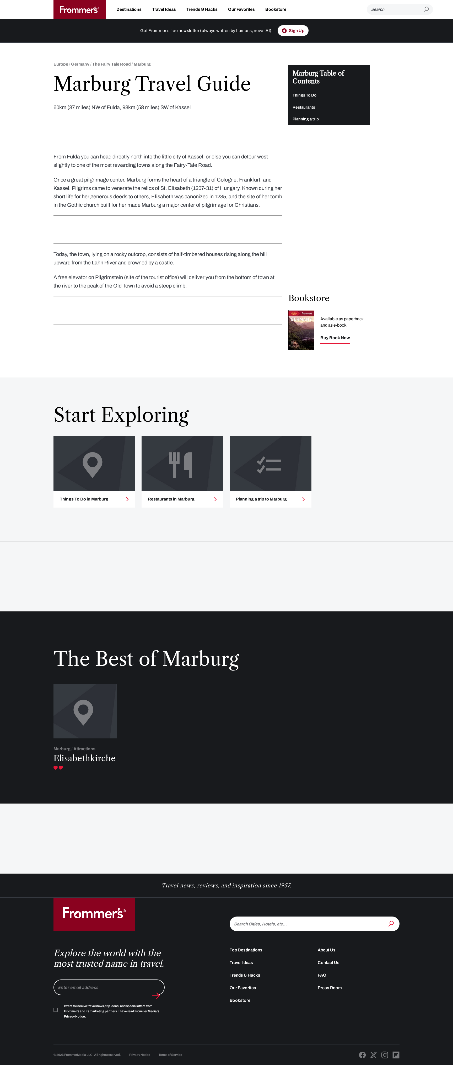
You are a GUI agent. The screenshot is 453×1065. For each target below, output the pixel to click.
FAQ (322, 975)
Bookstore (275, 9)
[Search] (391, 923)
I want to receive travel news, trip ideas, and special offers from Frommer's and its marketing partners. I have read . (111, 1011)
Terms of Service (170, 1055)
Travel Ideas (164, 9)
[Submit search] (428, 10)
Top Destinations (246, 950)
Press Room (330, 988)
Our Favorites (241, 9)
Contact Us (328, 962)
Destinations (129, 9)
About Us (327, 950)
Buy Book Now (335, 338)
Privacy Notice (139, 1055)
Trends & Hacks (202, 9)
